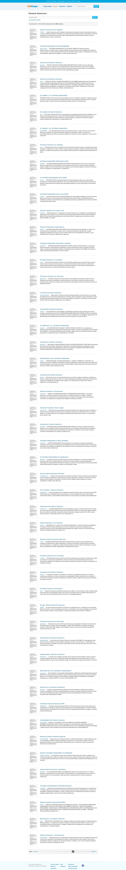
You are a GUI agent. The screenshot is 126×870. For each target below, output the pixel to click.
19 (86, 851)
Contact (78, 1)
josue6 (42, 804)
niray (41, 147)
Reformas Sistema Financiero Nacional (52, 736)
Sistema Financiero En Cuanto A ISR (52, 210)
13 (70, 851)
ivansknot (42, 426)
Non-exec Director (61, 1)
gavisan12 (42, 344)
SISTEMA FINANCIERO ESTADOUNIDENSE (54, 46)
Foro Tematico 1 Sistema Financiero (51, 490)
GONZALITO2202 (44, 755)
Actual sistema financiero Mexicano (51, 309)
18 (83, 851)
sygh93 (42, 607)
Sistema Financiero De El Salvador (51, 30)
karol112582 (43, 722)
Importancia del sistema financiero (51, 375)
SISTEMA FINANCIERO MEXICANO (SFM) (54, 161)
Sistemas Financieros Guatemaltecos (52, 227)
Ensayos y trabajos (47, 6)
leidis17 (42, 525)
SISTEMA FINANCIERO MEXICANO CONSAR (55, 243)
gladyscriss (43, 278)
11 (65, 851)
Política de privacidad (72, 866)
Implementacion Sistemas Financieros (52, 654)
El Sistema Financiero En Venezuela (51, 276)
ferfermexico (43, 656)
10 (62, 851)
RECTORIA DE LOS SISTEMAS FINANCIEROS (55, 671)
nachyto (42, 311)
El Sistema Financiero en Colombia (51, 145)
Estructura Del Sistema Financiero (51, 62)
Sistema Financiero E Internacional (51, 391)
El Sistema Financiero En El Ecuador (52, 556)
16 (78, 851)
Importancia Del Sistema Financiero (51, 506)
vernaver (42, 558)
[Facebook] (83, 866)
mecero (42, 180)
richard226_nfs (44, 476)
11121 (41, 81)
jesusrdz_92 (43, 410)
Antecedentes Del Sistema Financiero (52, 638)
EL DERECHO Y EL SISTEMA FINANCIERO (54, 325)
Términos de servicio (72, 868)
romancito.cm (43, 508)
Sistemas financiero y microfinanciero (52, 835)
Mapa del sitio (71, 864)
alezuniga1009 (44, 739)
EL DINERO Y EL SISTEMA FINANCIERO (53, 95)
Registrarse (55, 6)
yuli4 (41, 591)
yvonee (42, 196)
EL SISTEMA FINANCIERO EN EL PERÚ (53, 177)
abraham (42, 459)
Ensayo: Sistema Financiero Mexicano (52, 605)
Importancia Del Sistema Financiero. (52, 572)
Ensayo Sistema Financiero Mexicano (52, 473)
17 (81, 851)
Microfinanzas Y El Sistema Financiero (52, 819)
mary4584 (42, 788)
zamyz (41, 541)
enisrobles (42, 443)
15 (75, 851)
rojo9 (41, 262)
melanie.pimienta (44, 295)
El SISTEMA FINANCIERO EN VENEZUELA (54, 457)
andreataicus (43, 492)
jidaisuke (42, 65)
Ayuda (61, 864)
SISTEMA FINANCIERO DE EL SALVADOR (54, 194)
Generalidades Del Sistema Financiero (52, 720)
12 (67, 851)
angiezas (42, 213)
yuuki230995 (43, 130)
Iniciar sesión (62, 6)
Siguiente (93, 851)
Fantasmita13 (43, 837)
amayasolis (43, 673)
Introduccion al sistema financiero (51, 424)
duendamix (43, 624)
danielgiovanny (44, 640)
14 (73, 851)
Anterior (36, 851)
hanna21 (42, 689)
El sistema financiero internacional (51, 588)
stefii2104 (42, 771)
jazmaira (42, 163)
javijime (42, 574)
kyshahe (42, 328)
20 (89, 851)
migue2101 (43, 245)
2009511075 (43, 706)
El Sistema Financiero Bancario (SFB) (52, 703)
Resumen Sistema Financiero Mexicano (53, 539)
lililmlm (42, 377)
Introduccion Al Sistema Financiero (51, 342)
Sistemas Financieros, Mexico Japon (52, 408)
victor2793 (42, 393)
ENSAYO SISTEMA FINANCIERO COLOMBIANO (56, 753)
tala (41, 114)
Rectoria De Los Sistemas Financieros (52, 687)
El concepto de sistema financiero (51, 112)
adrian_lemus (43, 48)
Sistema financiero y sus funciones (51, 523)
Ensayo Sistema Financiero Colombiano (53, 769)
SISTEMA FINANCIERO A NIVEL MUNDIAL (54, 440)
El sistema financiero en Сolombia (51, 260)
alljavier (42, 229)
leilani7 (42, 361)
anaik (41, 821)
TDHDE (42, 32)
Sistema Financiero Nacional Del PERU (52, 802)
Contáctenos (69, 6)
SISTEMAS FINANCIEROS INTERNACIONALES (56, 786)
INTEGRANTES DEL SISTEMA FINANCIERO (54, 358)
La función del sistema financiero (50, 293)
